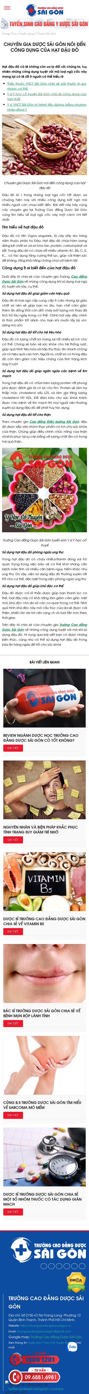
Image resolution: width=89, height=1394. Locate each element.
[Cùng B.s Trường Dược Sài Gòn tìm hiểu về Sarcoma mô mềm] (44, 1093)
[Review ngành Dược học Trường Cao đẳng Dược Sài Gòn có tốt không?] (44, 726)
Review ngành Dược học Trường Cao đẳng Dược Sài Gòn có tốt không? (40, 737)
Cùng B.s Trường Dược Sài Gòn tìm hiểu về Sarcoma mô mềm (42, 1104)
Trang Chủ (9, 33)
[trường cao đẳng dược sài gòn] (44, 10)
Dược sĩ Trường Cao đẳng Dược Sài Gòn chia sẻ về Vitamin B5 (44, 921)
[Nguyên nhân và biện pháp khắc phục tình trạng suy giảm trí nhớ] (44, 818)
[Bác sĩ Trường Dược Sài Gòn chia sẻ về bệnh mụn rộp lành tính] (44, 1001)
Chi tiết (13, 748)
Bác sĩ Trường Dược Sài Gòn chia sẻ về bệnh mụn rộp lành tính (41, 1013)
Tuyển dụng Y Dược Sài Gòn (37, 33)
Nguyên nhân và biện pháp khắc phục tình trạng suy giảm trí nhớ (40, 829)
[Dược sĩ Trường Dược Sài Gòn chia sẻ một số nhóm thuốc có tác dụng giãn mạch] (44, 1185)
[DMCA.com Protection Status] (76, 1291)
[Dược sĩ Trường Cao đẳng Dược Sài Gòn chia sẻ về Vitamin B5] (44, 909)
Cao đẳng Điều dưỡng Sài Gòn (54, 421)
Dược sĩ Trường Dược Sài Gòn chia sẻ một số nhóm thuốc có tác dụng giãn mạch (42, 1199)
